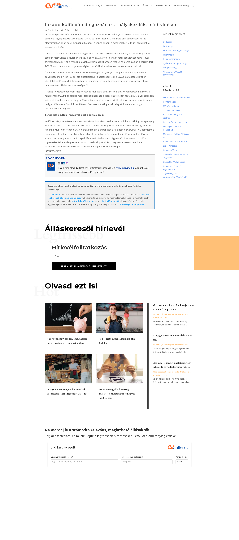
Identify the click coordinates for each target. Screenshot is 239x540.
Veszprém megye (171, 67)
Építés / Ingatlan (170, 146)
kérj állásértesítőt (111, 201)
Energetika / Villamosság (174, 162)
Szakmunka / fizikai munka (175, 141)
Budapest (167, 42)
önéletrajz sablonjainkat (132, 204)
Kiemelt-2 (157, 314)
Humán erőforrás (171, 150)
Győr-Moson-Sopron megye (175, 63)
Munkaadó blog (181, 6)
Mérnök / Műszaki (171, 106)
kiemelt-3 (157, 344)
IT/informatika (169, 101)
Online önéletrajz (128, 6)
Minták (109, 6)
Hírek (76, 30)
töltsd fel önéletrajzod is (83, 201)
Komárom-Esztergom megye (176, 50)
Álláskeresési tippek (162, 372)
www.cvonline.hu (125, 167)
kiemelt (175, 372)
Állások (146, 6)
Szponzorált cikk (160, 317)
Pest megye (168, 46)
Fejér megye (168, 54)
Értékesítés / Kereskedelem (175, 122)
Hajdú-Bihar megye (171, 59)
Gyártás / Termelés (171, 110)
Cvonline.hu (52, 30)
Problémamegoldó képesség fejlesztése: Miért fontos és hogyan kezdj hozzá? (117, 393)
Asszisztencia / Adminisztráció (176, 97)
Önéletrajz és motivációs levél (175, 314)
